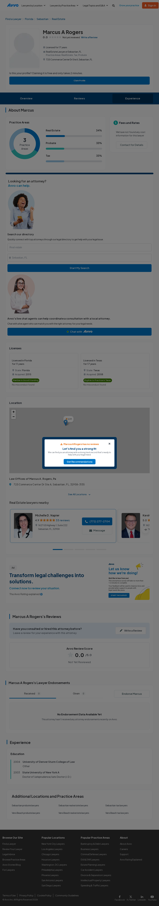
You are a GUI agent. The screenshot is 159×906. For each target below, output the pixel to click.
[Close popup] (109, 444)
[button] (79, 461)
